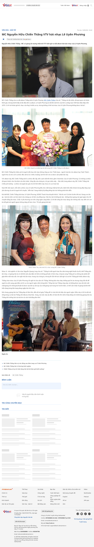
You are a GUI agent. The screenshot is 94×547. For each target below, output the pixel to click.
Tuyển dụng (82, 522)
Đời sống (25, 500)
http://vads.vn (50, 523)
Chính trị (4, 493)
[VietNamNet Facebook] (78, 514)
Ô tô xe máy (41, 496)
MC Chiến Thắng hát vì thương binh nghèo (17, 366)
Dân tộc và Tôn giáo (8, 504)
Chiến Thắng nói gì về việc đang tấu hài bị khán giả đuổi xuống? (24, 369)
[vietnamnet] (7, 7)
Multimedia (87, 493)
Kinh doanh (5, 500)
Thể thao (24, 489)
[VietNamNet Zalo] (89, 514)
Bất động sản (42, 504)
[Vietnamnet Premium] (7, 490)
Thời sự (4, 496)
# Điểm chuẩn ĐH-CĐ (33, 5)
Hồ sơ (64, 500)
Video (85, 489)
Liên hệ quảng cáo (47, 511)
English (65, 496)
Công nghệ (41, 493)
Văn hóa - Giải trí (9, 30)
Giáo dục (24, 493)
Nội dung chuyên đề (69, 493)
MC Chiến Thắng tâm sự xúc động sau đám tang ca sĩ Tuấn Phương (25, 363)
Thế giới (24, 496)
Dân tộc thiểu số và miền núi (71, 489)
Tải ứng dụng (78, 519)
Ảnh (64, 504)
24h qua (86, 500)
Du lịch (40, 500)
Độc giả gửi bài (87, 519)
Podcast (86, 496)
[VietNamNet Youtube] (81, 514)
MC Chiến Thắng (49, 100)
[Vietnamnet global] (75, 6)
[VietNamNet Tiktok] (85, 514)
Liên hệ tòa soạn (20, 521)
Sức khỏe (40, 489)
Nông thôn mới (55, 504)
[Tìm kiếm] (91, 5)
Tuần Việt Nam (65, 5)
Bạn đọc (52, 489)
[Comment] (3, 39)
